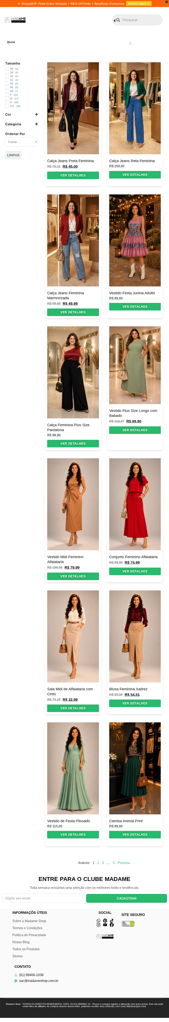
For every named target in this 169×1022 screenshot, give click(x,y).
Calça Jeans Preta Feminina (70, 161)
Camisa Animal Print (126, 821)
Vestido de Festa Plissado (68, 821)
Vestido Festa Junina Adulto (132, 293)
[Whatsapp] (98, 921)
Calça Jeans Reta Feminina (132, 161)
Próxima (124, 863)
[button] (8, 43)
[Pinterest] (105, 921)
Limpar (13, 155)
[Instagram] (98, 925)
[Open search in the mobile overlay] (137, 20)
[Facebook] (112, 925)
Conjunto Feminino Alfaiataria (133, 557)
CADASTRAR (126, 898)
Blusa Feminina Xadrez (128, 689)
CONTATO (22, 967)
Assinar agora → (139, 3)
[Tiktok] (112, 921)
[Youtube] (105, 925)
